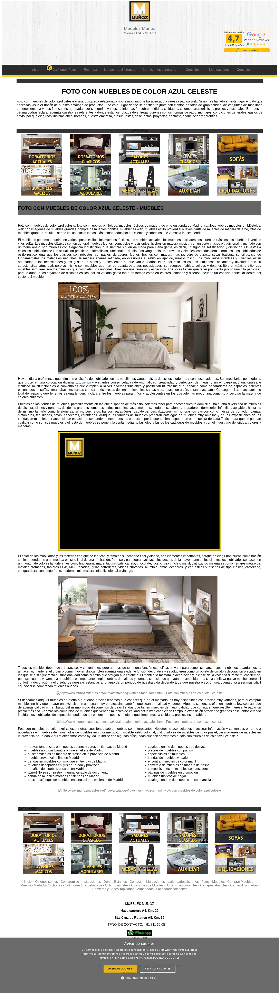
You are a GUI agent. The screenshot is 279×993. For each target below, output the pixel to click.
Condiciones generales (159, 69)
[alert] (139, 965)
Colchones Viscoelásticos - (85, 885)
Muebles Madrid (32, 885)
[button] (139, 978)
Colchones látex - (118, 885)
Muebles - (219, 881)
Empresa (90, 69)
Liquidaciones (219, 69)
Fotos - (206, 881)
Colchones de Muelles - (149, 885)
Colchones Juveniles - (183, 885)
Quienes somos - (47, 881)
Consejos (192, 69)
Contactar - (137, 881)
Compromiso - (71, 881)
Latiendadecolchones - (184, 881)
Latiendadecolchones (171, 889)
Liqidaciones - (156, 881)
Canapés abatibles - (215, 885)
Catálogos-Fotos (64, 69)
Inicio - (29, 881)
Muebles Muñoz (139, 30)
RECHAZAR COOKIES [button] (157, 968)
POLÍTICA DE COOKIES (166, 957)
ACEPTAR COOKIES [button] (120, 968)
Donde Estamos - (116, 881)
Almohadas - (146, 889)
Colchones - (55, 885)
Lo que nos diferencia (119, 69)
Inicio (35, 69)
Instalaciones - (93, 881)
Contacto (243, 69)
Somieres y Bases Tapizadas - (114, 889)
